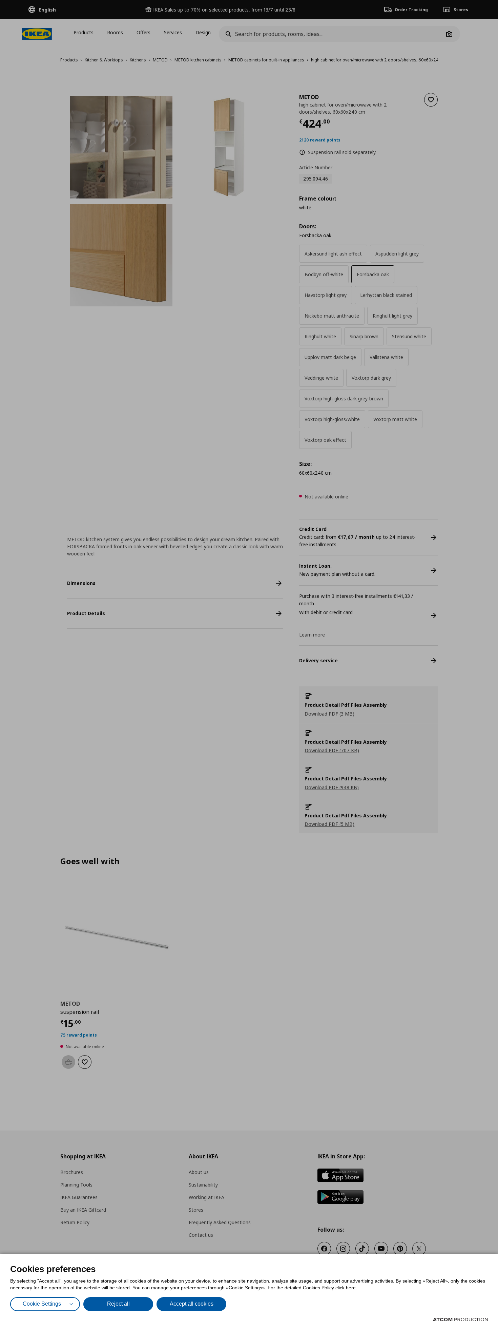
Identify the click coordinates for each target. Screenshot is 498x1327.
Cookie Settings (42, 1304)
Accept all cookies (191, 1304)
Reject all (118, 1304)
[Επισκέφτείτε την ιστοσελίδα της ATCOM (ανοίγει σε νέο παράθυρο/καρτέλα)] (460, 1319)
